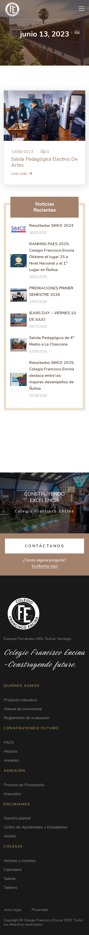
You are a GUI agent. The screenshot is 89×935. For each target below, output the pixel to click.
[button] (44, 546)
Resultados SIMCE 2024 (51, 225)
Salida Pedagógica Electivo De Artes (44, 162)
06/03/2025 (38, 232)
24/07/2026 (38, 301)
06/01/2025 (38, 276)
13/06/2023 (22, 152)
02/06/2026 (38, 351)
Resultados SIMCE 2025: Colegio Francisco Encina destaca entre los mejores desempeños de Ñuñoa (51, 375)
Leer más (19, 173)
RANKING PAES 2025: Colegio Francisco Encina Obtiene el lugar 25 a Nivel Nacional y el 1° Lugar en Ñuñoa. (51, 257)
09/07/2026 (38, 326)
